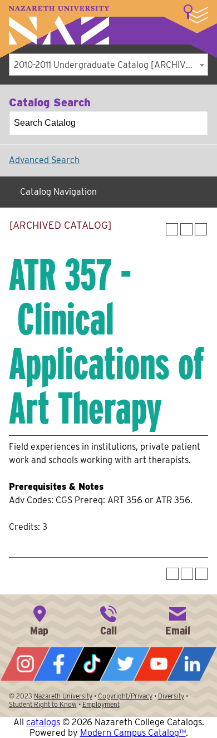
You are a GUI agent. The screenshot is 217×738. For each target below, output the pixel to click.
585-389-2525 (108, 619)
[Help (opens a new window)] (201, 229)
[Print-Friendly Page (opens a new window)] (186, 229)
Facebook (58, 664)
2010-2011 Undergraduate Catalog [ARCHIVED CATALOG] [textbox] (111, 65)
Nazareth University (59, 25)
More (196, 13)
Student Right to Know (43, 704)
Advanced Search (44, 160)
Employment (101, 704)
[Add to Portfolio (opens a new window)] (172, 229)
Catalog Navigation (58, 191)
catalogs (43, 722)
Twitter (125, 664)
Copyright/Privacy (125, 696)
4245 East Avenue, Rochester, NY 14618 (39, 619)
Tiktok (92, 664)
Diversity (171, 696)
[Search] (196, 123)
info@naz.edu (177, 619)
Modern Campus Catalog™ (133, 732)
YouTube (158, 664)
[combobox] (108, 64)
